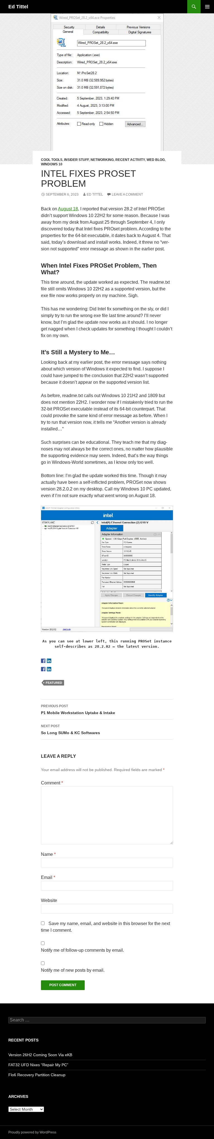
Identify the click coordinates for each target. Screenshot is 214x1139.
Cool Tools (51, 160)
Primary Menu (207, 6)
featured (54, 682)
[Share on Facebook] (43, 669)
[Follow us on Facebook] (43, 661)
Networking (102, 160)
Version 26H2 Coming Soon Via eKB (40, 1055)
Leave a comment (127, 194)
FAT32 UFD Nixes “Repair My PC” (38, 1065)
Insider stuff (76, 160)
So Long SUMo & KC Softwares (70, 729)
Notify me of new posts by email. (72, 970)
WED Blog (156, 160)
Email (48, 877)
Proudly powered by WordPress (32, 1132)
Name (48, 854)
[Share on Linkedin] (49, 669)
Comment (52, 783)
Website (49, 900)
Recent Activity (130, 160)
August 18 (68, 208)
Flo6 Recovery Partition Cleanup (36, 1075)
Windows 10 (51, 164)
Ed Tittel (18, 6)
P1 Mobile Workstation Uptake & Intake (78, 709)
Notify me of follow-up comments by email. (82, 950)
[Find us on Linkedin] (49, 661)
